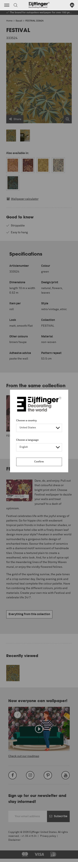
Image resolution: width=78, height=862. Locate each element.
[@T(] (6, 5)
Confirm (39, 462)
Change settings (14, 856)
